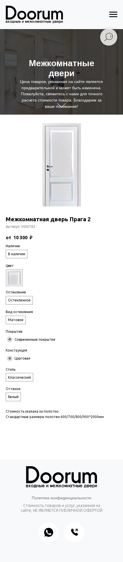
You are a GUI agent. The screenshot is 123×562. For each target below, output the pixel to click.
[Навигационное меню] (113, 14)
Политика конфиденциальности (61, 498)
